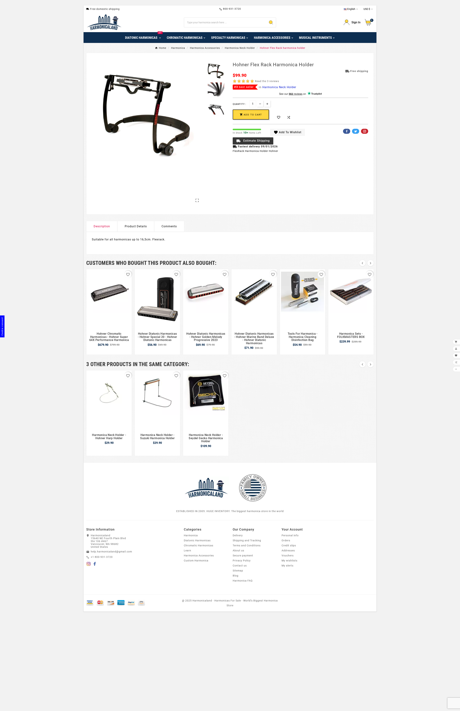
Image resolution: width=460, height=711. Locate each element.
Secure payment (243, 555)
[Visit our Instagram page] (88, 564)
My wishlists (289, 560)
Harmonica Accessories (199, 555)
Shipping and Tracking (247, 540)
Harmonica (191, 535)
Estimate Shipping (253, 141)
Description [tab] (102, 226)
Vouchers (288, 555)
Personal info (290, 535)
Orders (286, 540)
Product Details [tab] (136, 226)
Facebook (346, 131)
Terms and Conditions (247, 545)
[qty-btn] (267, 104)
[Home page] (206, 487)
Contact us (240, 565)
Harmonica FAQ (243, 580)
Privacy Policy (242, 560)
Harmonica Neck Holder (279, 87)
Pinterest (364, 131)
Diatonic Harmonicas (197, 540)
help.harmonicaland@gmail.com (111, 551)
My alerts (287, 565)
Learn (187, 550)
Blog (235, 575)
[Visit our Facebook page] (95, 564)
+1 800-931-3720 (102, 557)
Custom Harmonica (196, 560)
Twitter (355, 131)
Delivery (238, 535)
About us (238, 550)
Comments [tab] (169, 226)
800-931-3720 (230, 8)
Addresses (288, 550)
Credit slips (289, 545)
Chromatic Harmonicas (198, 545)
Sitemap (238, 570)
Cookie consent (2, 326)
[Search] (271, 22)
